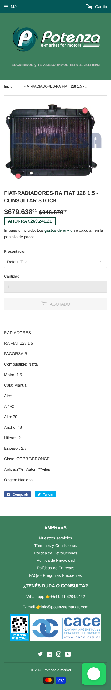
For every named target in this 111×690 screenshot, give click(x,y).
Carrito (100, 6)
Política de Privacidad (56, 560)
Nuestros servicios (55, 538)
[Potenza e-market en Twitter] (40, 655)
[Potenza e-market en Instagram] (58, 655)
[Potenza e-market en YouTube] (68, 655)
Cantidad (11, 276)
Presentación (15, 251)
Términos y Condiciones (55, 545)
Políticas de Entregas (55, 568)
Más (15, 6)
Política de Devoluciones (55, 553)
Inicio (8, 86)
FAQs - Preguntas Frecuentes (55, 575)
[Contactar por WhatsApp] (94, 674)
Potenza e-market (57, 670)
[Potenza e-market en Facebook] (49, 655)
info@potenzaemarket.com (65, 607)
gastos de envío (58, 230)
